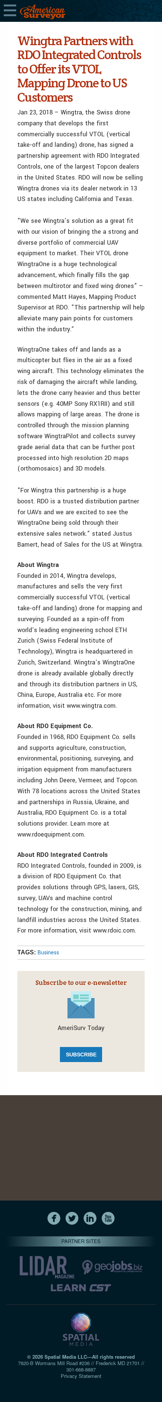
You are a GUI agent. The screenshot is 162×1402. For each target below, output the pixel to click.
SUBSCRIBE (81, 1055)
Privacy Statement (81, 1375)
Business (48, 953)
